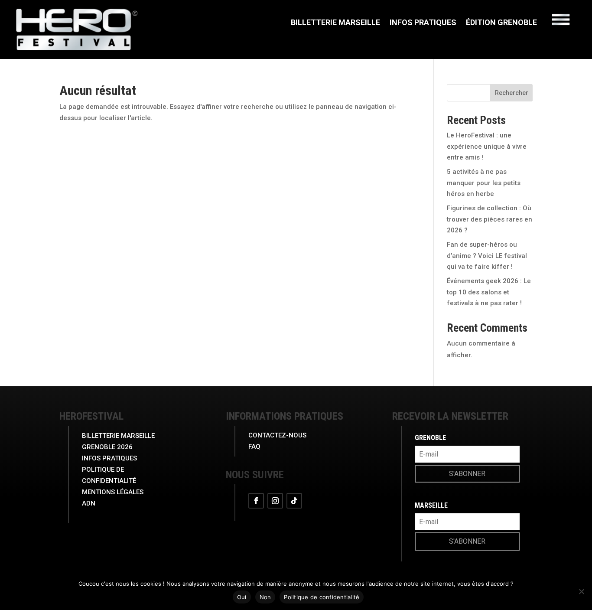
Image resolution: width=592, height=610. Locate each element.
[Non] (581, 591)
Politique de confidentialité (321, 597)
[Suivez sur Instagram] (275, 501)
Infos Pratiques (423, 23)
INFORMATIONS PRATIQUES (284, 416)
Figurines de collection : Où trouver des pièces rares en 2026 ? (489, 219)
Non (265, 597)
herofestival (91, 416)
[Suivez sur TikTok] (294, 501)
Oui (242, 597)
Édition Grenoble (501, 23)
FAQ (254, 446)
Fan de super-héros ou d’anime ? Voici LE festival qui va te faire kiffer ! (487, 256)
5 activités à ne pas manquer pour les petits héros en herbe (483, 183)
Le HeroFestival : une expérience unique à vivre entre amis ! (487, 146)
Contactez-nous (277, 435)
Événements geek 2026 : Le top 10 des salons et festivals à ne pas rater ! (489, 292)
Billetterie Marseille (335, 23)
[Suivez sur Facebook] (256, 501)
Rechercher (511, 92)
